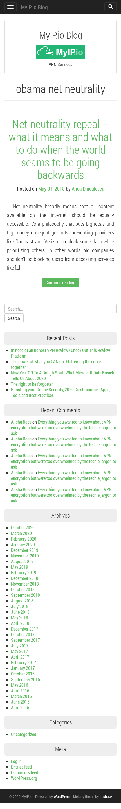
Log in (16, 761)
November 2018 (25, 584)
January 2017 (23, 668)
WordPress (62, 796)
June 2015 (20, 702)
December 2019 (24, 550)
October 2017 (23, 634)
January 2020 (23, 544)
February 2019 (23, 572)
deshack (106, 796)
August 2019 (22, 561)
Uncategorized (23, 734)
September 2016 (25, 679)
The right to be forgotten (32, 384)
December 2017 (24, 629)
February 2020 (23, 539)
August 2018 (22, 601)
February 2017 (23, 662)
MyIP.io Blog (34, 7)
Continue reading (60, 282)
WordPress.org (24, 778)
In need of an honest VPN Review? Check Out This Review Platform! (60, 353)
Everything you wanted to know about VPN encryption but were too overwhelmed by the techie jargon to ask (63, 427)
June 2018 (20, 612)
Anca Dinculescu (88, 188)
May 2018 (19, 617)
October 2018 (23, 589)
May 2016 (19, 685)
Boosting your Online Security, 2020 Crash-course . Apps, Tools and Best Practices (60, 392)
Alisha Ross (21, 422)
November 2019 (25, 556)
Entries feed (21, 767)
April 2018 (20, 623)
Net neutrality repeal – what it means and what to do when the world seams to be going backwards (60, 149)
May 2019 (19, 567)
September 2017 (25, 640)
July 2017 (19, 645)
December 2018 (24, 578)
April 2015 (20, 707)
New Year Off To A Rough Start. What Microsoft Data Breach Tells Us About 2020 (62, 375)
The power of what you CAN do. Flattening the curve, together (56, 364)
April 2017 (20, 657)
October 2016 (23, 674)
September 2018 (25, 595)
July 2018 (19, 606)
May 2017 (19, 651)
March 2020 (21, 533)
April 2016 (20, 690)
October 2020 (23, 527)
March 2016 (21, 696)
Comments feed (24, 772)
